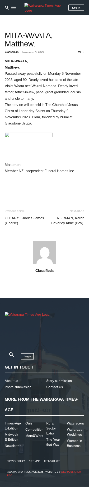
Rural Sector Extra (51, 428)
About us (11, 381)
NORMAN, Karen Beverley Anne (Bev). (67, 220)
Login (76, 7)
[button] (7, 7)
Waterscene (76, 423)
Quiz (28, 423)
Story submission (59, 381)
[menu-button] (14, 8)
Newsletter (13, 446)
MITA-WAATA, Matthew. (29, 39)
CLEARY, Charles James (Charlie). (24, 220)
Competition (34, 429)
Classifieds (12, 51)
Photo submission (18, 387)
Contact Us (54, 387)
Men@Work (34, 436)
